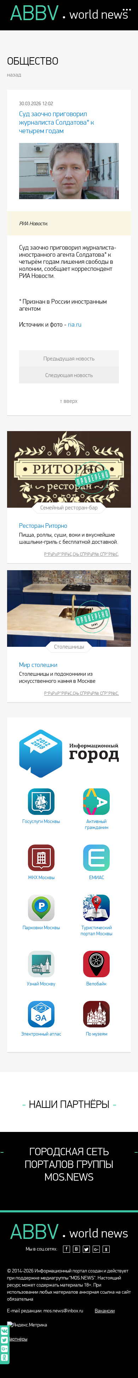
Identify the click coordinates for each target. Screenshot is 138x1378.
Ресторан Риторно (43, 526)
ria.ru (74, 324)
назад (14, 74)
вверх (70, 401)
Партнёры (17, 1339)
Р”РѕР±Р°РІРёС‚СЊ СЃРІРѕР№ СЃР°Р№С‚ (81, 554)
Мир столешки (38, 665)
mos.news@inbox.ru (63, 1311)
